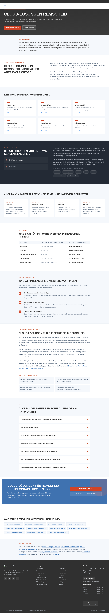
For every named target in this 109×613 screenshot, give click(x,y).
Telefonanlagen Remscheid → (36, 532)
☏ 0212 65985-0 (29, 27)
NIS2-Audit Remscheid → (57, 528)
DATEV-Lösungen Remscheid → (58, 532)
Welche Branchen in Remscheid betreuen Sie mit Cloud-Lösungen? (54, 467)
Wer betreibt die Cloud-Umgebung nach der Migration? (54, 451)
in (9, 578)
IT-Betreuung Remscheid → (13, 524)
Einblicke (61, 575)
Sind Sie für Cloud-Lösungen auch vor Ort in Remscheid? (54, 459)
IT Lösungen (39, 571)
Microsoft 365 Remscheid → (76, 524)
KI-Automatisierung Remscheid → (79, 528)
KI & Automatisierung (41, 584)
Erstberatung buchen (12, 27)
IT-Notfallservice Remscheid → (14, 532)
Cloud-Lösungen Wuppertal (70, 546)
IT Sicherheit (39, 575)
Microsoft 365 (23, 368)
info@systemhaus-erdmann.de (91, 581)
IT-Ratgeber (56, 554)
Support (61, 584)
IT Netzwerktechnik (41, 577)
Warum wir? (62, 571)
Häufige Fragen (63, 582)
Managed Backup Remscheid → (15, 528)
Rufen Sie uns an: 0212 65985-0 (85, 494)
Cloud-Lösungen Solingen (51, 546)
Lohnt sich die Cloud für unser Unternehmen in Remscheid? (54, 419)
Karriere (61, 577)
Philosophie (62, 568)
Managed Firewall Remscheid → (37, 528)
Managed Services (41, 579)
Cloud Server (72, 366)
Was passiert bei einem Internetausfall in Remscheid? (54, 435)
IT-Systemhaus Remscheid (49, 552)
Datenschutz (102, 610)
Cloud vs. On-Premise (36, 368)
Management (62, 573)
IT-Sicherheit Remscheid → (56, 524)
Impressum (94, 610)
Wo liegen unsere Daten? (54, 427)
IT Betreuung (39, 568)
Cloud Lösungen (40, 573)
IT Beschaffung (40, 582)
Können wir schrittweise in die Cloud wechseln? (54, 443)
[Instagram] (17, 578)
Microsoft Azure (83, 366)
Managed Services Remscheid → (34, 524)
